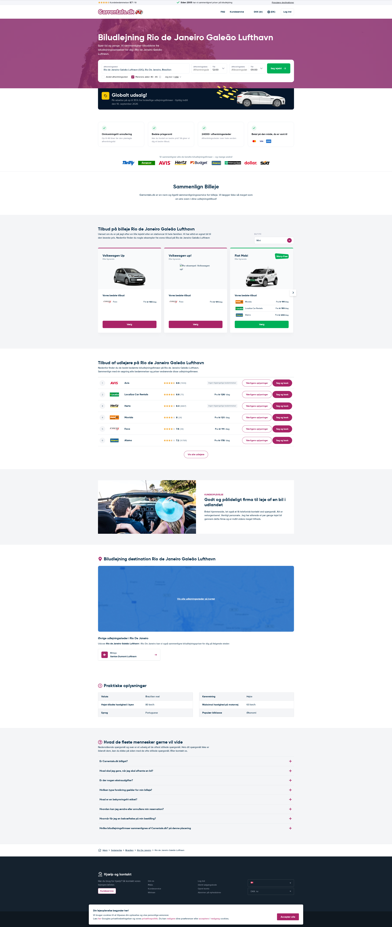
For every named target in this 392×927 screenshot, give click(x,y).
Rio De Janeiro (144, 850)
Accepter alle (288, 917)
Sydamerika (116, 850)
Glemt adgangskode (207, 885)
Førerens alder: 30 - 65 (147, 77)
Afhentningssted (111, 66)
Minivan (151, 892)
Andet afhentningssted (116, 77)
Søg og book (282, 383)
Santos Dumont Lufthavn (123, 655)
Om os (151, 881)
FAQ (223, 11)
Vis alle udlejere (196, 454)
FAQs (150, 885)
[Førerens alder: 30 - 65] (132, 76)
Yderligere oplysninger (257, 383)
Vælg (129, 324)
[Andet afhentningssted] (103, 76)
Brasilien (129, 850)
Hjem (105, 850)
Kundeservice (237, 11)
